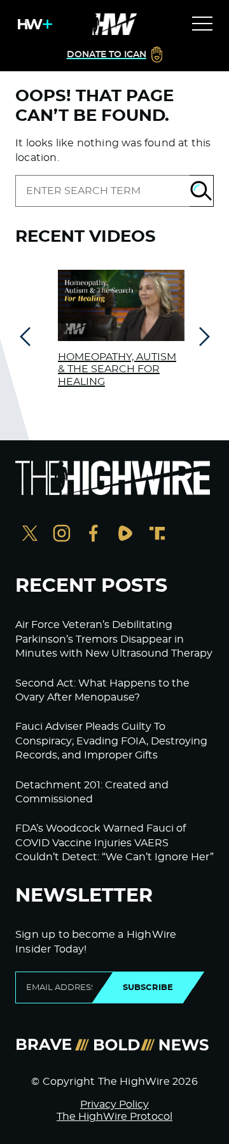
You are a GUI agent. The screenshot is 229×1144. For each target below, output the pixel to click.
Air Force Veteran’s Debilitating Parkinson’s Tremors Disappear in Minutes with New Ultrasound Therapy (113, 639)
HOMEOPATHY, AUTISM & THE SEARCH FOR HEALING (117, 369)
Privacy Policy (114, 1104)
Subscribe (148, 987)
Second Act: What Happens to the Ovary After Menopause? (102, 690)
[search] (102, 191)
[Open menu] (202, 24)
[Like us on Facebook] (93, 534)
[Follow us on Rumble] (125, 535)
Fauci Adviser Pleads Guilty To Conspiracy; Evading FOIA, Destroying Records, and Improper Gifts (111, 741)
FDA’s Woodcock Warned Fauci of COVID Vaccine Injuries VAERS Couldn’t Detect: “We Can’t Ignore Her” (114, 842)
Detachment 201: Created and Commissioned (92, 792)
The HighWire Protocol (114, 1117)
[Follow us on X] (30, 534)
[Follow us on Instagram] (61, 534)
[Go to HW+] (32, 24)
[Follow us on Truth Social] (157, 535)
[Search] (202, 191)
